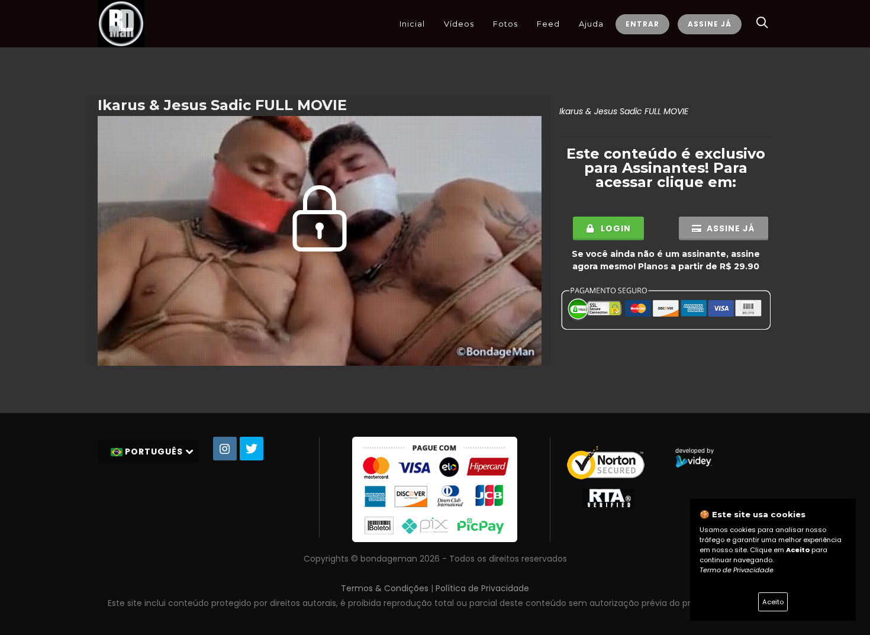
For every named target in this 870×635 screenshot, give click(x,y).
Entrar (642, 24)
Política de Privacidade (482, 588)
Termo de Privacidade (737, 570)
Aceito (773, 602)
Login (614, 228)
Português (154, 451)
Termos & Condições (384, 588)
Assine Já (710, 24)
